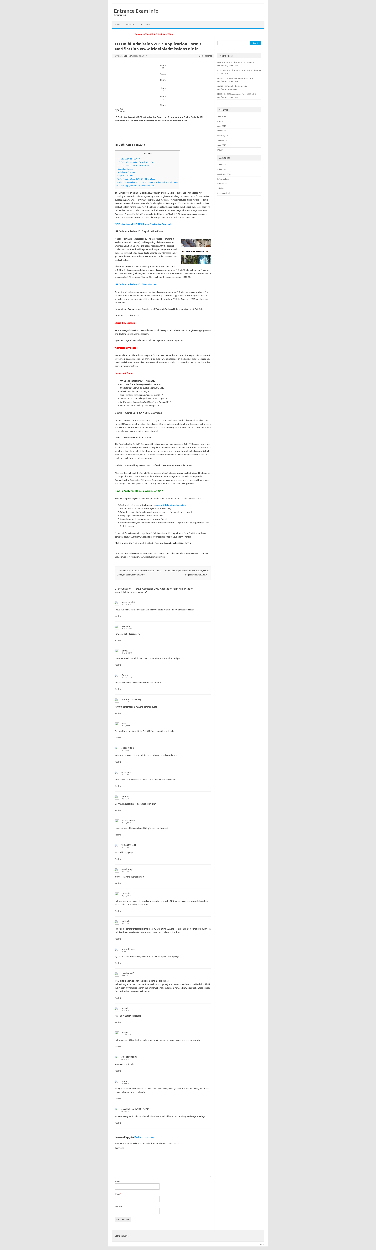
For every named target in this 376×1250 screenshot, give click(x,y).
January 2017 (223, 140)
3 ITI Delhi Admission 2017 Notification (133, 165)
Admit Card (222, 169)
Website (118, 1206)
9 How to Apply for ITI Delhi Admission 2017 (135, 186)
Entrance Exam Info (136, 11)
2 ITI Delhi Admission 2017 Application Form (135, 162)
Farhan (138, 1137)
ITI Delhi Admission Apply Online (190, 553)
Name (118, 1181)
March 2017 (222, 131)
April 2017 (221, 126)
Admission (221, 164)
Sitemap (130, 25)
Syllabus (220, 188)
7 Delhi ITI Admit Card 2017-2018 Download (136, 179)
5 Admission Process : (126, 172)
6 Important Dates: (124, 175)
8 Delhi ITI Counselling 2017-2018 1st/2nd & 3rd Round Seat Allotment (147, 182)
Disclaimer (145, 25)
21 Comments (205, 56)
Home (117, 25)
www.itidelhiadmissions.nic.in (153, 557)
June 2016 (221, 145)
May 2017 (221, 121)
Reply (117, 616)
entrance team (125, 56)
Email (118, 1194)
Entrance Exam (146, 553)
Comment (119, 1148)
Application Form (131, 553)
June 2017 (221, 116)
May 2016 (221, 150)
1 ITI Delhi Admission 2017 (128, 159)
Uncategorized (223, 193)
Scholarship (222, 184)
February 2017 (223, 135)
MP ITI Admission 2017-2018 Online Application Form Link (143, 224)
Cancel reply (149, 1137)
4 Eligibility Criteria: (124, 169)
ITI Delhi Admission (167, 553)
